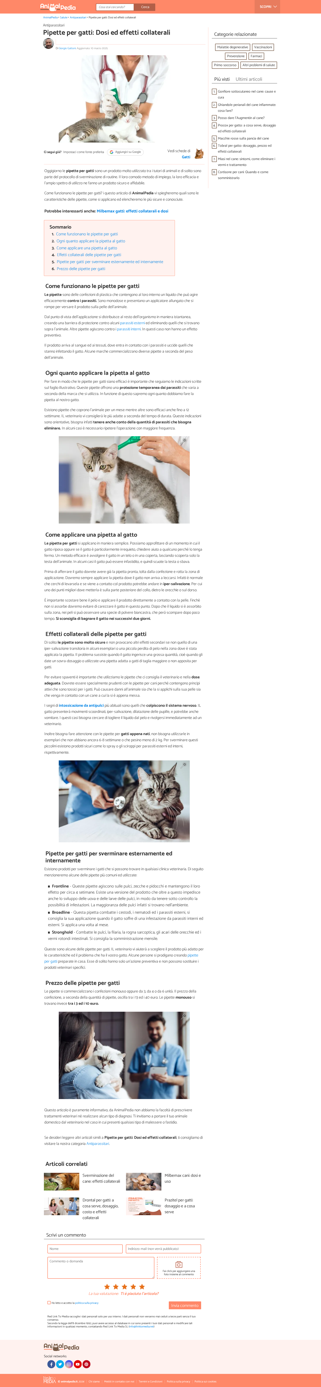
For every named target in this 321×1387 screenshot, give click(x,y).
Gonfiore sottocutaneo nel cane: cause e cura (247, 94)
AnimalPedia (50, 17)
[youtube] (78, 1364)
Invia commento (184, 1305)
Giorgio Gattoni (67, 48)
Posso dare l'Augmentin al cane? (241, 118)
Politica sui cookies (205, 1381)
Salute (63, 17)
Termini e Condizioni (150, 1381)
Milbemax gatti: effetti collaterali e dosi (132, 211)
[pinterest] (86, 1364)
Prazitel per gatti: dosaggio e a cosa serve (180, 1206)
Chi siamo (94, 1381)
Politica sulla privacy (178, 1381)
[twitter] (60, 1364)
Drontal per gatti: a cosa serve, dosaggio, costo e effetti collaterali (100, 1209)
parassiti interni (129, 329)
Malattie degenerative (232, 47)
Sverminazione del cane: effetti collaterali (101, 1179)
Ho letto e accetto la (75, 1303)
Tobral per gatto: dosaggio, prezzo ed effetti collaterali (244, 149)
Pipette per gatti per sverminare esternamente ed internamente (110, 261)
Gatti (186, 157)
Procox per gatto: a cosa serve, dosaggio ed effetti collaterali (247, 128)
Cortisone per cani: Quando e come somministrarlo (243, 175)
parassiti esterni (132, 323)
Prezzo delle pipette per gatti (81, 268)
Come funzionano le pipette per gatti (87, 234)
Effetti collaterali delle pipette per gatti (89, 255)
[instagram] (69, 1364)
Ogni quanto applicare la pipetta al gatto (91, 241)
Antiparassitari (78, 17)
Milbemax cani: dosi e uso (183, 1179)
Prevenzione (236, 56)
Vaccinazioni (263, 47)
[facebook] (51, 1364)
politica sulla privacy (86, 1303)
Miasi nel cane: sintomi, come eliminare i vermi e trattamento (246, 162)
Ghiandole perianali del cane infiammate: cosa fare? (247, 108)
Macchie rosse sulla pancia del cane (243, 138)
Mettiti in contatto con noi (119, 1381)
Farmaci (256, 56)
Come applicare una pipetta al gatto (87, 248)
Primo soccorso (225, 65)
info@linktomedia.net (141, 1326)
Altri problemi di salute (259, 65)
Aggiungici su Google (128, 152)
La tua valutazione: (103, 1294)
